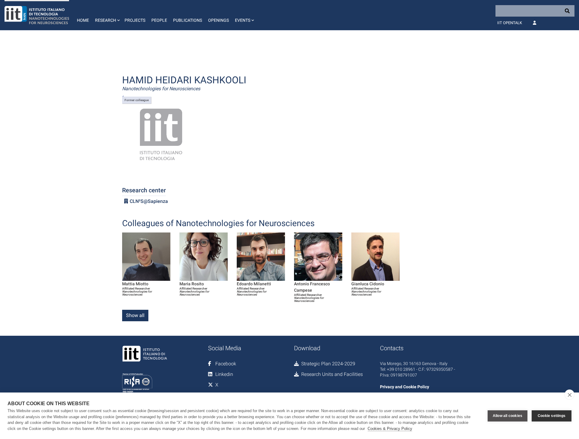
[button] (107, 15)
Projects (135, 20)
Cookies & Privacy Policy (390, 428)
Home (83, 20)
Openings (218, 20)
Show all (135, 315)
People (159, 20)
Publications (187, 20)
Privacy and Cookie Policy (404, 386)
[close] (569, 394)
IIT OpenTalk (509, 23)
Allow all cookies (507, 416)
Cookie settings (551, 416)
